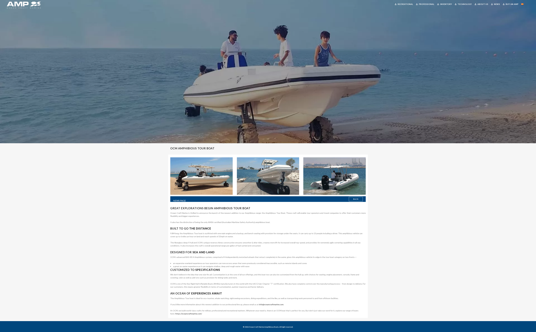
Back (355, 199)
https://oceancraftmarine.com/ (188, 313)
